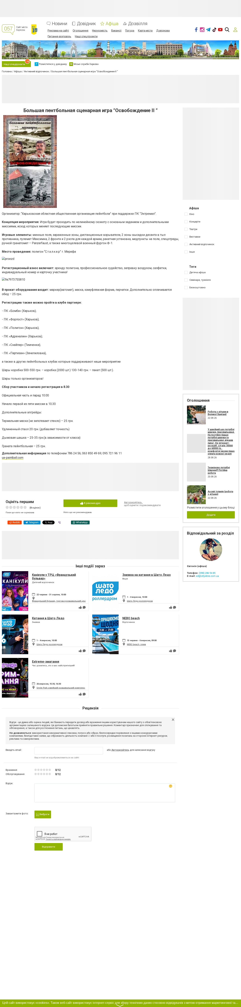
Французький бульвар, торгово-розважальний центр (60, 601)
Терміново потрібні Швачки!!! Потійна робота (219, 470)
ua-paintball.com (12, 457)
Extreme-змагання (45, 661)
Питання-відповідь (59, 36)
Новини (59, 23)
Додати (211, 514)
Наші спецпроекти (86, 36)
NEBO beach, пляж (136, 644)
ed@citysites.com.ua (207, 576)
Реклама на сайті (58, 30)
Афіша (112, 23)
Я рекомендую (92, 503)
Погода (129, 30)
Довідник (86, 23)
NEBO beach (131, 618)
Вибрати (44, 814)
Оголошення (80, 30)
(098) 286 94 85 (207, 573)
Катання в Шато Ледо (48, 618)
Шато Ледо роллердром (140, 601)
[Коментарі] (84, 607)
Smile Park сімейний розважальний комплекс (61, 688)
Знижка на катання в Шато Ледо (146, 575)
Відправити (48, 846)
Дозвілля (137, 23)
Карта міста (145, 30)
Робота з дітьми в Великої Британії (218, 413)
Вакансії (116, 30)
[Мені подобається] (80, 607)
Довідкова (163, 30)
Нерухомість (100, 30)
